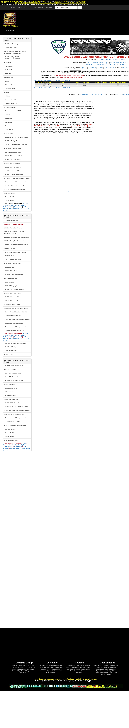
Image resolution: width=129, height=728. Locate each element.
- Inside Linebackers (10, 107)
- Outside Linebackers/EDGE (12, 111)
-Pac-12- (23, 208)
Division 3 (116, 59)
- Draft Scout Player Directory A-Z (14, 186)
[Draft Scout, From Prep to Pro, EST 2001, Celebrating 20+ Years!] (9, 18)
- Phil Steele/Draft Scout (11, 440)
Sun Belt (121, 64)
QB (82, 68)
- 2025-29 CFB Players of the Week (14, 156)
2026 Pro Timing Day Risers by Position (16, 241)
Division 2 (109, 59)
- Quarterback (8, 62)
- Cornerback (8, 114)
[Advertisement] (74, 22)
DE (123, 68)
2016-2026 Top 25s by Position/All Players (16, 237)
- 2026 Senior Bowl (9, 267)
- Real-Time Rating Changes (12, 141)
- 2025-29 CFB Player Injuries (12, 159)
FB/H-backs (92, 68)
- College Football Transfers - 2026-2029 (15, 312)
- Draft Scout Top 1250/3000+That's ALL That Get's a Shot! (12, 57)
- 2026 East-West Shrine (11, 271)
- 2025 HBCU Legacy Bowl (11, 399)
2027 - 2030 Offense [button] (35, 7)
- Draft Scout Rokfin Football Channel (15, 189)
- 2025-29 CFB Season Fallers (12, 167)
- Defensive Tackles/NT (10, 103)
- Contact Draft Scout (10, 197)
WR (101, 68)
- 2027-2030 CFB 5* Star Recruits (13, 174)
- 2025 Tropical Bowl (10, 395)
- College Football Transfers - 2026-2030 (15, 144)
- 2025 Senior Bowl (9, 384)
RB (86, 68)
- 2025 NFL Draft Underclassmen (13, 380)
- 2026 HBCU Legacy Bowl (11, 286)
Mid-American (90, 64)
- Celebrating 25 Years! (10, 47)
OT (107, 68)
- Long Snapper (8, 129)
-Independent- (18, 207)
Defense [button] (48, 7)
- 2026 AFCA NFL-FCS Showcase (13, 274)
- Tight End (7, 73)
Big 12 (107, 62)
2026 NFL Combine (9, 248)
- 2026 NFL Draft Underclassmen (13, 256)
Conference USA (122, 62)
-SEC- (28, 208)
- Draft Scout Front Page (11, 44)
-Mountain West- (14, 208)
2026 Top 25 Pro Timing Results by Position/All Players (14, 232)
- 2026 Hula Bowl (9, 282)
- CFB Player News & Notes (12, 170)
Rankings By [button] (21, 7)
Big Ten (112, 62)
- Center (6, 81)
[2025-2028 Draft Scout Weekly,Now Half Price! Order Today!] (66, 686)
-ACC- (24, 203)
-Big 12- (17, 205)
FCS (102, 59)
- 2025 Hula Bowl (9, 391)
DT (127, 68)
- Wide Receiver (8, 77)
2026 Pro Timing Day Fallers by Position (16, 244)
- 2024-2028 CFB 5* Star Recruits (13, 403)
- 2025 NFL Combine (10, 369)
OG (110, 68)
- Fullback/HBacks (9, 70)
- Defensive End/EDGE (10, 100)
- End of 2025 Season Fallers (12, 152)
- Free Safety (8, 118)
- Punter (6, 126)
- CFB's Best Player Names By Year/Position (17, 178)
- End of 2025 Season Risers (12, 148)
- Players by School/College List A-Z (14, 182)
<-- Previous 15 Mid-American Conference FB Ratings (52, 80)
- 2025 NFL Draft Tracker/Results (13, 365)
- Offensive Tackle (9, 88)
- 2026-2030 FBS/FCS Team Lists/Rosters (16, 137)
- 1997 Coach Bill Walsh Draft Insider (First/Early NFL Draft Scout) (15, 52)
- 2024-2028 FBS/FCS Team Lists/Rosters (16, 406)
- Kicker (6, 92)
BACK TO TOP (65, 191)
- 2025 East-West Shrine (11, 388)
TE (98, 68)
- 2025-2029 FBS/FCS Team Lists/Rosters (16, 308)
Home (13, 7)
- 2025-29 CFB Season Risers (12, 163)
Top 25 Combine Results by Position (15, 252)
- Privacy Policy (9, 200)
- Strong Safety (8, 122)
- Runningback (8, 66)
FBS (98, 59)
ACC (89, 62)
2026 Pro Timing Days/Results (13, 228)
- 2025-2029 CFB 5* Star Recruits (13, 323)
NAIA (123, 59)
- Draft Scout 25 (8, 133)
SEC (115, 64)
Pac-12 (110, 64)
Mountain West (102, 64)
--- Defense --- (8, 96)
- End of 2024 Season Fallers (12, 377)
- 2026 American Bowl (10, 278)
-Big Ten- (23, 205)
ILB (124, 94)
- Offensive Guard (9, 85)
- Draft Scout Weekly (10, 193)
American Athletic (97, 62)
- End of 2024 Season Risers (12, 373)
